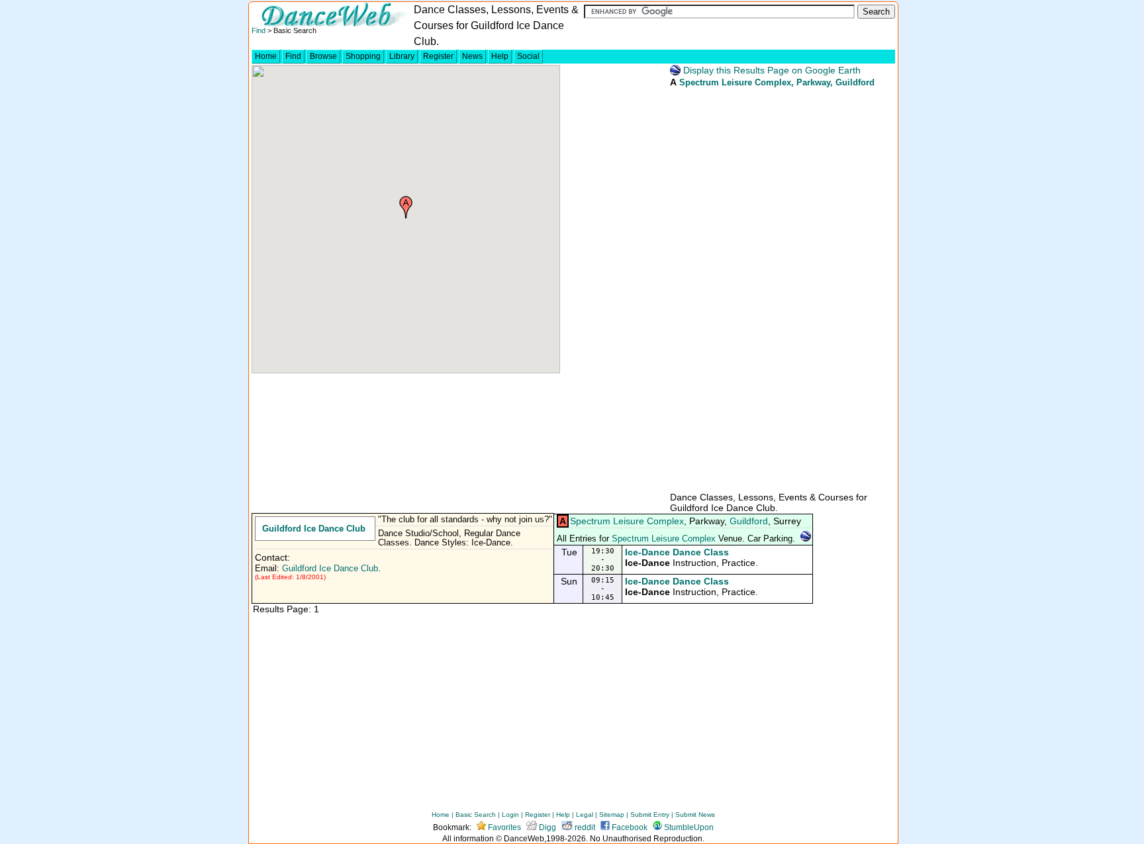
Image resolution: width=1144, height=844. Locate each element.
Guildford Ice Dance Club (313, 529)
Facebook (628, 827)
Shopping (363, 56)
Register (438, 56)
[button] (405, 207)
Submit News (695, 814)
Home (266, 56)
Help (499, 56)
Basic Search (475, 814)
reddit (584, 827)
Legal (584, 814)
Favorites (503, 827)
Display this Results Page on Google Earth (771, 70)
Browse (323, 56)
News (472, 56)
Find (258, 30)
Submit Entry (649, 814)
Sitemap (611, 814)
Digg (546, 827)
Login (510, 814)
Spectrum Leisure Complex (735, 82)
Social (528, 56)
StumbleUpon (688, 827)
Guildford (749, 521)
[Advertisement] (768, 288)
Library (401, 56)
